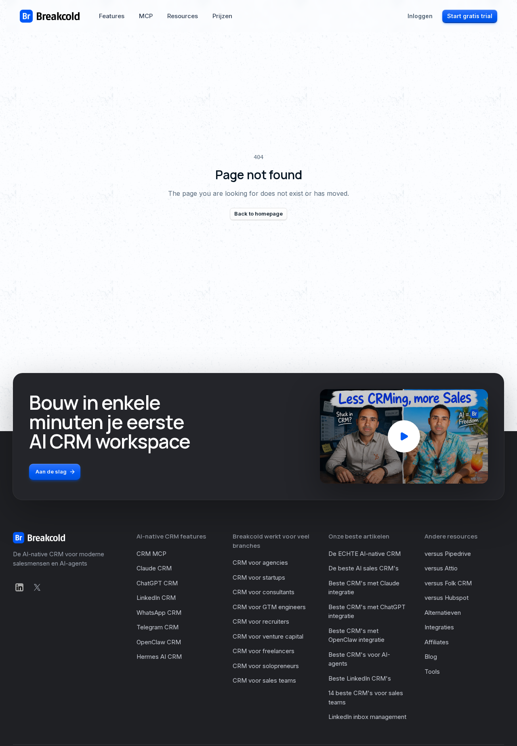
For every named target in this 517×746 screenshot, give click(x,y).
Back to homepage (258, 213)
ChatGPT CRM (157, 583)
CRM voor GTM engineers (269, 607)
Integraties (439, 627)
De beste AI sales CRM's (363, 568)
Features (111, 16)
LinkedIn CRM (156, 597)
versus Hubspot (447, 597)
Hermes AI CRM (159, 656)
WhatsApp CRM (159, 612)
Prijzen (222, 16)
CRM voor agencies (260, 562)
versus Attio (441, 568)
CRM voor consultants (263, 592)
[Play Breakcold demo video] (404, 436)
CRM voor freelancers (263, 651)
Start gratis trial (469, 16)
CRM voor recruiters (261, 621)
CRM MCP (151, 553)
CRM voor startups (259, 577)
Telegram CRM (158, 627)
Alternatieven (443, 612)
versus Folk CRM (448, 583)
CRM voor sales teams (264, 680)
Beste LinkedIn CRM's (359, 678)
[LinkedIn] (19, 587)
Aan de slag (51, 471)
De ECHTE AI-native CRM (364, 553)
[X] (37, 587)
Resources (182, 16)
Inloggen (420, 16)
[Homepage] (50, 16)
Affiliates (437, 642)
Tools (432, 671)
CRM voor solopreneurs (266, 666)
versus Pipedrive (448, 553)
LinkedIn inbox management (367, 717)
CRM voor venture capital (268, 636)
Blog (431, 656)
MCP (146, 16)
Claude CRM (154, 568)
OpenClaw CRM (159, 642)
